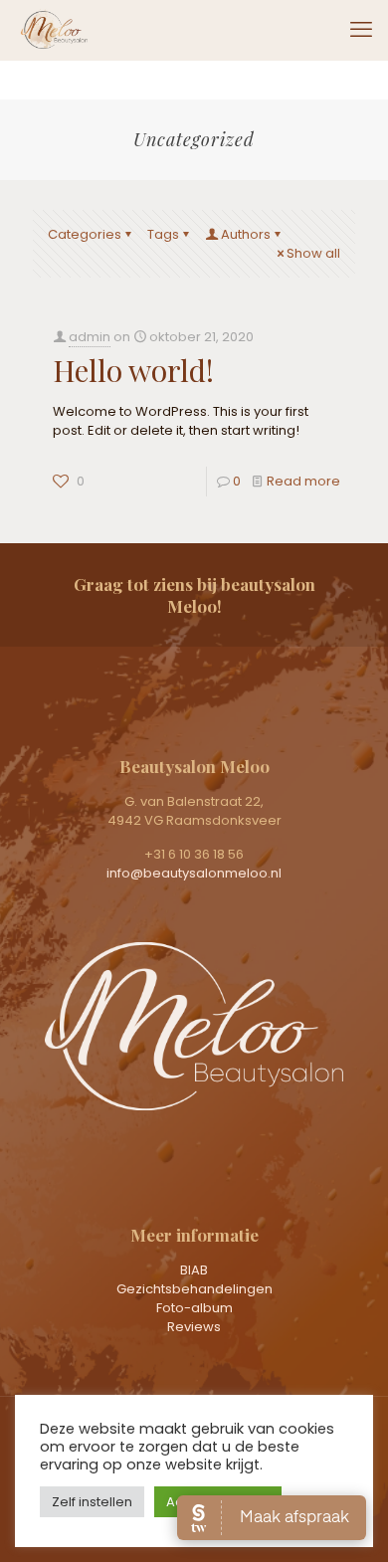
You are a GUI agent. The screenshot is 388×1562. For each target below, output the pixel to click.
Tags (163, 234)
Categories (84, 234)
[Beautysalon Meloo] (54, 30)
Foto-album (194, 1307)
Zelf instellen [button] (92, 1501)
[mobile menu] (361, 30)
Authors (246, 234)
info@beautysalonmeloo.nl (194, 873)
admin (89, 336)
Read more (303, 481)
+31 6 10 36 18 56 (194, 854)
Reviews (194, 1326)
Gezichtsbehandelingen (194, 1288)
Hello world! (133, 370)
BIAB (194, 1270)
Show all (313, 253)
